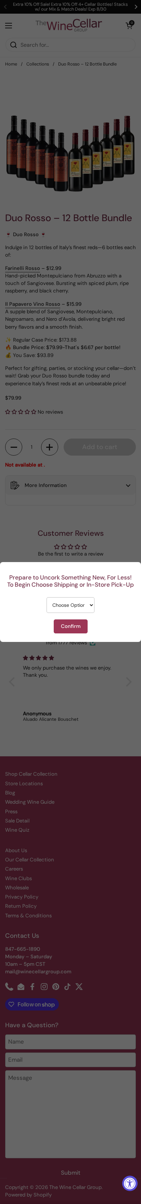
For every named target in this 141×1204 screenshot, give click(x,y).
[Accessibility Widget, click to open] (130, 1183)
